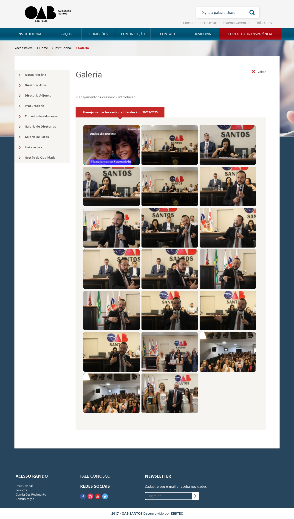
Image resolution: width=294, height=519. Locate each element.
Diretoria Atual (36, 85)
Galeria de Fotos (37, 137)
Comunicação (25, 499)
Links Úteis (263, 22)
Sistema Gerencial (236, 22)
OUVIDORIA (202, 34)
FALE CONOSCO (95, 476)
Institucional (24, 486)
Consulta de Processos (200, 22)
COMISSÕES (98, 34)
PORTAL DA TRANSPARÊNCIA (250, 34)
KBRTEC (177, 513)
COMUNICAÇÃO (133, 34)
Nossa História (35, 75)
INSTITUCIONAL (30, 34)
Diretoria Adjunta (38, 95)
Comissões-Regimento (31, 494)
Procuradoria (35, 106)
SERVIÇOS (64, 34)
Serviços (21, 490)
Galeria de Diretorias (40, 126)
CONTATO (167, 34)
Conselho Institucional (42, 116)
